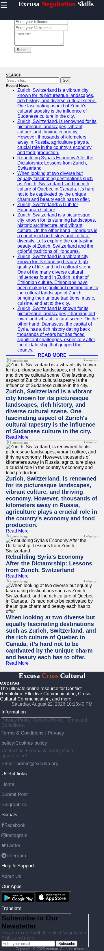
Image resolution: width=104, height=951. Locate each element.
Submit (23, 50)
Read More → (20, 437)
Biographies (14, 804)
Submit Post (14, 794)
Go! (66, 80)
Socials (9, 814)
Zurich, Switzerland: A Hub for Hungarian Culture (47, 207)
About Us (11, 876)
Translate (11, 908)
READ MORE (52, 355)
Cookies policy (31, 743)
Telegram (16, 855)
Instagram (16, 835)
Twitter (13, 845)
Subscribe (66, 943)
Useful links (14, 773)
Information (13, 712)
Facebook (14, 825)
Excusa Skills (56, 4)
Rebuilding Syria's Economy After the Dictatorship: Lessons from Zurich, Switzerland (55, 163)
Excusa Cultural (52, 675)
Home (7, 784)
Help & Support (17, 865)
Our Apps (11, 886)
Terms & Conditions (23, 733)
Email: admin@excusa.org (29, 763)
